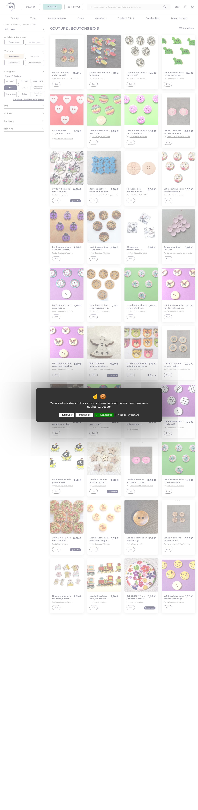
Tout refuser (66, 414)
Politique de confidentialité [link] (127, 414)
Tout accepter (105, 414)
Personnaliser (84, 414)
